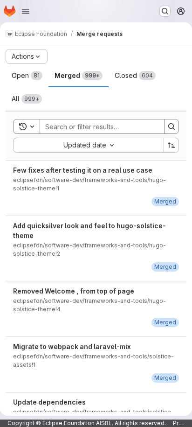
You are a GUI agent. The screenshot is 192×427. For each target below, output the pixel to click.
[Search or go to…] (165, 11)
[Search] (171, 126)
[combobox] (88, 145)
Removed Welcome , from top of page (73, 291)
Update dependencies (49, 402)
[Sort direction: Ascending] (171, 145)
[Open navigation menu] (25, 11)
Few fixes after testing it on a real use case (82, 170)
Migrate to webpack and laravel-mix (72, 346)
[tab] (27, 75)
